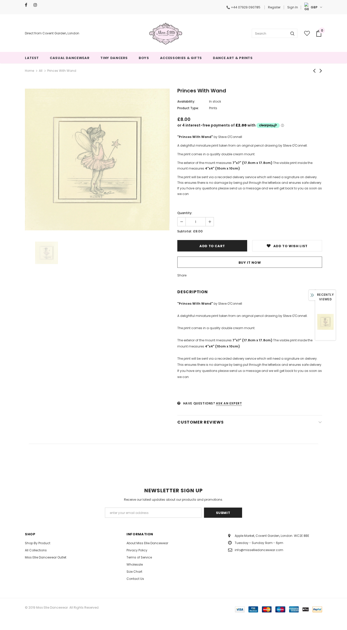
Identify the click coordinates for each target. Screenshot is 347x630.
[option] (97, 159)
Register (274, 7)
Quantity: (184, 213)
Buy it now (250, 262)
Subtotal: (184, 231)
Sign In (292, 7)
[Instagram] (37, 5)
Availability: (186, 101)
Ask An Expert (229, 403)
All (40, 70)
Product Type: (188, 108)
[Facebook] (28, 5)
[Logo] (165, 33)
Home (29, 70)
